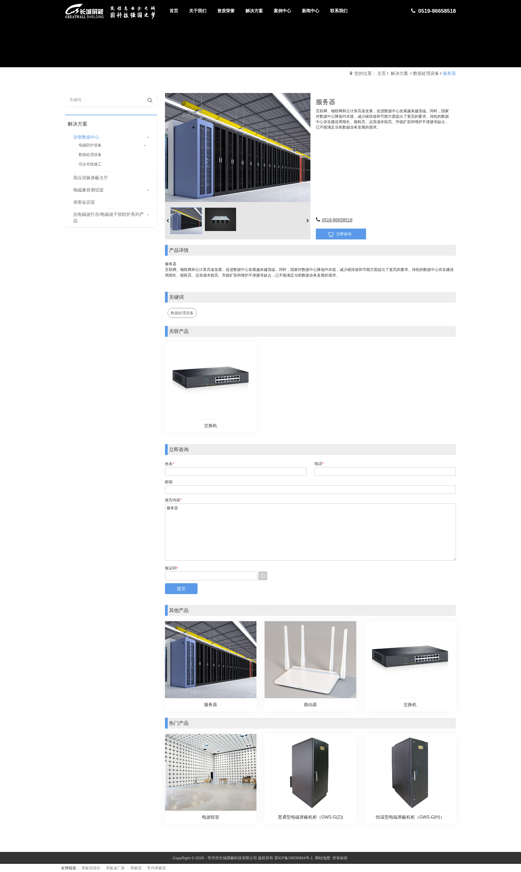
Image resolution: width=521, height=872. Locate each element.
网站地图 (322, 858)
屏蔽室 (136, 868)
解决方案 (399, 73)
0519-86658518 (337, 220)
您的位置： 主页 (370, 73)
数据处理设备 (426, 73)
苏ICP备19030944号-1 (293, 858)
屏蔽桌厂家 (115, 868)
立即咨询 (343, 234)
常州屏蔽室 (156, 868)
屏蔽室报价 (90, 868)
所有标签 (340, 858)
